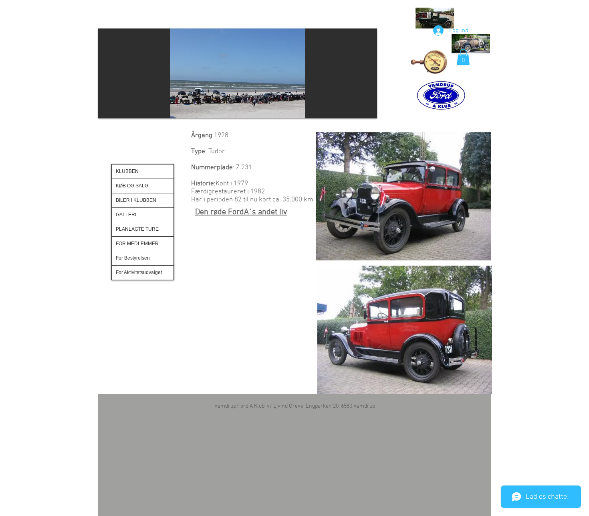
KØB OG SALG (132, 186)
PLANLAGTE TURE (137, 229)
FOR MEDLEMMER (137, 243)
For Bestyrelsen (133, 258)
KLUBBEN (127, 171)
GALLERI (126, 214)
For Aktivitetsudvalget (139, 272)
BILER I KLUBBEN (136, 200)
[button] (231, 73)
